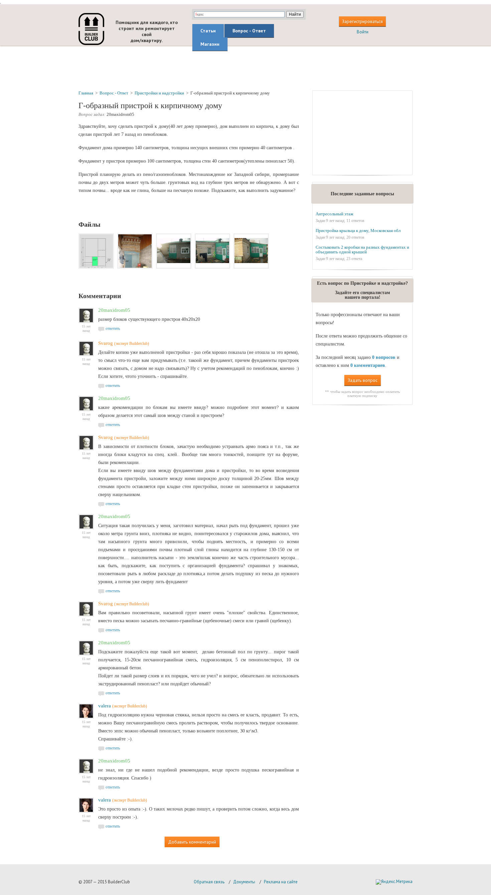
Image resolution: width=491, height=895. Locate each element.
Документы (244, 882)
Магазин (209, 44)
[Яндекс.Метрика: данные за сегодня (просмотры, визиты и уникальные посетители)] (394, 882)
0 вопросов (383, 357)
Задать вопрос (362, 380)
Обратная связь (209, 882)
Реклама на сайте (281, 882)
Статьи (208, 31)
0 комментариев (367, 365)
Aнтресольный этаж (334, 213)
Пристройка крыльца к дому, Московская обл (358, 230)
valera (104, 705)
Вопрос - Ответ (249, 31)
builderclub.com (91, 29)
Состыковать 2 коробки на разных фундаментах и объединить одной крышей (362, 249)
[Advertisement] (245, 68)
